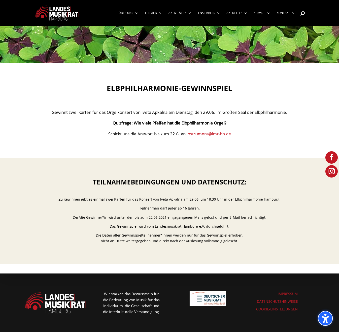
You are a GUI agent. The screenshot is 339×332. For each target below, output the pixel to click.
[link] (57, 12)
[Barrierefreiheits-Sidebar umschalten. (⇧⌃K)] (325, 318)
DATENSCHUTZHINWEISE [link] (277, 301)
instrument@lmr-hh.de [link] (209, 134)
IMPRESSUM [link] (288, 293)
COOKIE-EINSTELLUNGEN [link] (277, 309)
